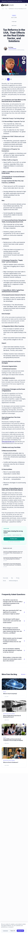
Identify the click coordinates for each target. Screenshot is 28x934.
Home (3, 8)
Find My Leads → (14, 538)
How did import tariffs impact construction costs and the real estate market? (12, 620)
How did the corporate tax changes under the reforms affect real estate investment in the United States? (12, 602)
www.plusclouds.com (8, 441)
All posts (23, 674)
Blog (6, 8)
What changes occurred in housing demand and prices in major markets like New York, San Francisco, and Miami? (12, 630)
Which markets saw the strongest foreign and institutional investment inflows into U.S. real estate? (12, 640)
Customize (5, 930)
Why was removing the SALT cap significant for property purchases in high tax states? (12, 612)
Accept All (20, 930)
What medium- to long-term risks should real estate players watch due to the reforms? (12, 659)
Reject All (13, 930)
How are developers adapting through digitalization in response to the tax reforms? (12, 650)
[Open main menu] (26, 5)
